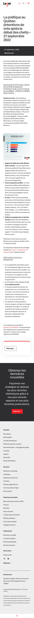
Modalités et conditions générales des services (14, 596)
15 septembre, (21, 250)
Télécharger (10, 348)
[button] (24, 3)
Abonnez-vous (9, 53)
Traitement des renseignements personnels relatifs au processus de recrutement (16, 603)
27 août (13, 250)
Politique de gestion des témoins (16, 600)
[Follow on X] (4, 558)
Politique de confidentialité (10, 598)
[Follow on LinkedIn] (8, 558)
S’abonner (16, 411)
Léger (5, 327)
